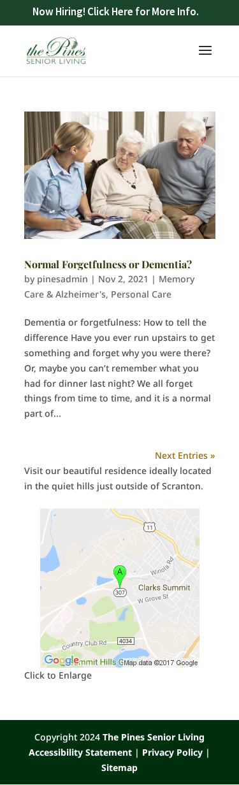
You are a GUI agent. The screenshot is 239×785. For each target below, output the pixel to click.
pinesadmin (62, 279)
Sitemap (119, 767)
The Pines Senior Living (154, 737)
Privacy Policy (172, 752)
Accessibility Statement (80, 752)
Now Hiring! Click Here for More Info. (116, 11)
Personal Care (141, 294)
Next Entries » (185, 455)
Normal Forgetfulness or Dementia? (108, 264)
